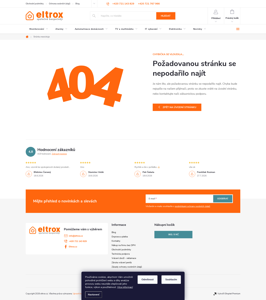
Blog (77, 3)
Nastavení (93, 294)
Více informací (125, 287)
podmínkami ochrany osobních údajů (192, 206)
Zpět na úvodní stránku (179, 107)
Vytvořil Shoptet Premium (229, 293)
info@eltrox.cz (76, 235)
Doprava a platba (120, 236)
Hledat (166, 16)
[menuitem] (39, 29)
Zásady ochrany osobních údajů (127, 266)
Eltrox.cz (73, 246)
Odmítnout (147, 279)
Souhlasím (171, 279)
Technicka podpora (121, 253)
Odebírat (222, 198)
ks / (173, 234)
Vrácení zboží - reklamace (124, 258)
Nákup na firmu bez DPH (124, 245)
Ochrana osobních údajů (59, 3)
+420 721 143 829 (78, 241)
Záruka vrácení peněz (122, 262)
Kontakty (116, 241)
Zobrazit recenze (59, 154)
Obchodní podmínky (35, 3)
